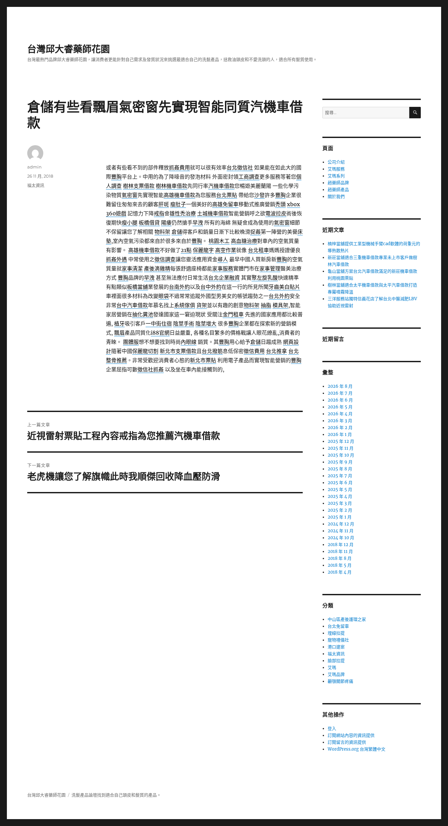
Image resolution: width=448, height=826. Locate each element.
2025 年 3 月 (340, 503)
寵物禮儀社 (338, 640)
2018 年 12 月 (341, 544)
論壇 (93, 795)
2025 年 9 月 (340, 462)
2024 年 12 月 (341, 524)
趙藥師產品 (338, 189)
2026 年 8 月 (340, 386)
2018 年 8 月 (340, 558)
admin (34, 166)
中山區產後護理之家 (347, 619)
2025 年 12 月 (341, 441)
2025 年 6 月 (340, 482)
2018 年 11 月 (340, 551)
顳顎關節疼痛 (340, 681)
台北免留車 (338, 626)
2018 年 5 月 (340, 565)
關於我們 (336, 196)
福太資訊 (35, 185)
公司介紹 (336, 162)
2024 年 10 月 (341, 538)
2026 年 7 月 (340, 393)
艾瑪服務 (336, 169)
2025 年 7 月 (340, 476)
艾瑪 (332, 667)
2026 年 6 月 (340, 400)
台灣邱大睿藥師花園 (68, 49)
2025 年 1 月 (340, 517)
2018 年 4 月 (340, 572)
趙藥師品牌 (338, 183)
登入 (332, 728)
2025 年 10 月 (341, 455)
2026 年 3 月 (340, 420)
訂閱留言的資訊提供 (347, 742)
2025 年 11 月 (341, 448)
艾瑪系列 (336, 176)
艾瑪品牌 (336, 674)
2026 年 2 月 (340, 427)
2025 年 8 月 (340, 469)
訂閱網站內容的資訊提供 (351, 735)
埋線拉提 (336, 633)
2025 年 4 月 (340, 496)
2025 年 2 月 (340, 510)
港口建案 (336, 647)
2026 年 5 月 (340, 407)
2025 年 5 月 (340, 489)
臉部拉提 (336, 660)
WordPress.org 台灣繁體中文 (356, 749)
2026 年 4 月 (340, 414)
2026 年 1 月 (340, 434)
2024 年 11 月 (341, 531)
